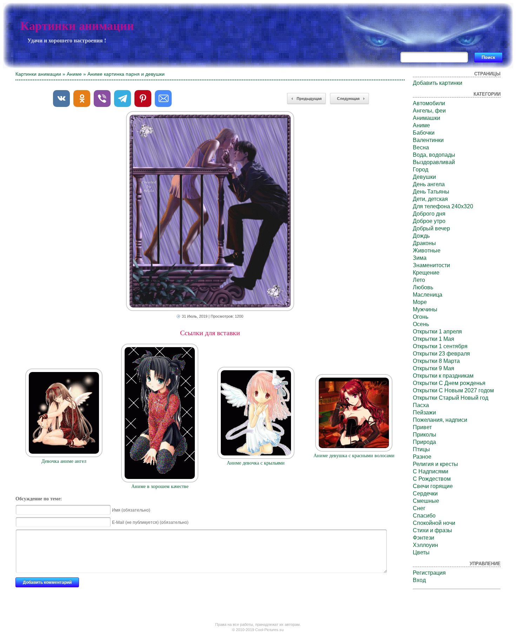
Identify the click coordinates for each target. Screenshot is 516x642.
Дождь (421, 236)
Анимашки (426, 118)
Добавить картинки (437, 83)
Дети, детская (430, 199)
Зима (419, 258)
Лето (419, 280)
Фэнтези (423, 538)
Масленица (427, 295)
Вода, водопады (434, 155)
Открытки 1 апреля (437, 331)
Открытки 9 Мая (433, 368)
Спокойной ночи (434, 523)
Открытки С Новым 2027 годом (453, 390)
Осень (421, 324)
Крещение (426, 273)
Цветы (421, 552)
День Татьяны (431, 192)
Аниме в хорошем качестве (159, 486)
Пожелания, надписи (440, 420)
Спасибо (424, 516)
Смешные (426, 501)
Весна (421, 147)
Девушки (424, 177)
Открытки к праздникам (443, 376)
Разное (422, 457)
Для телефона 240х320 (443, 206)
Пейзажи (424, 412)
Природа (424, 442)
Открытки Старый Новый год (450, 398)
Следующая (348, 98)
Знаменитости (431, 265)
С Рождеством (432, 479)
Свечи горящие (433, 486)
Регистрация (429, 573)
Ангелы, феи (429, 111)
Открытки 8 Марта (436, 361)
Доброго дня (429, 214)
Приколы (424, 435)
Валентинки (428, 140)
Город (420, 170)
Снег (419, 508)
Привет (422, 427)
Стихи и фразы (432, 530)
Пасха (421, 405)
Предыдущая (309, 98)
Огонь (420, 317)
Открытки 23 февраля (441, 354)
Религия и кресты (435, 464)
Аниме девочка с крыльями (256, 463)
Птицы (421, 449)
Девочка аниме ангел (63, 461)
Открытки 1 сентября (440, 346)
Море (420, 302)
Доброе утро (429, 221)
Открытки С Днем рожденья (449, 383)
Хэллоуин (425, 545)
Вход (419, 580)
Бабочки (424, 133)
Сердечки (425, 493)
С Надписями (430, 471)
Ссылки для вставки (210, 333)
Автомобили (429, 103)
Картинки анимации (77, 25)
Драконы (424, 243)
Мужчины (425, 309)
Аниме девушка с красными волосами (354, 455)
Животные (427, 251)
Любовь (423, 287)
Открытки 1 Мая (433, 339)
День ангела (429, 184)
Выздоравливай (434, 162)
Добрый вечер (431, 228)
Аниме (74, 74)
